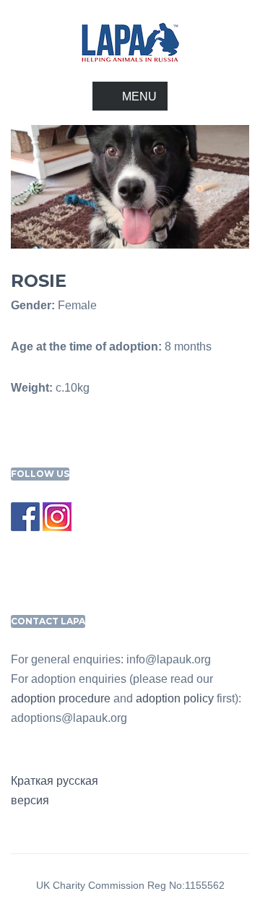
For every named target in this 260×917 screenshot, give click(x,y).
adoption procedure (60, 698)
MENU (139, 96)
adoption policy (175, 698)
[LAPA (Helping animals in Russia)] (130, 41)
